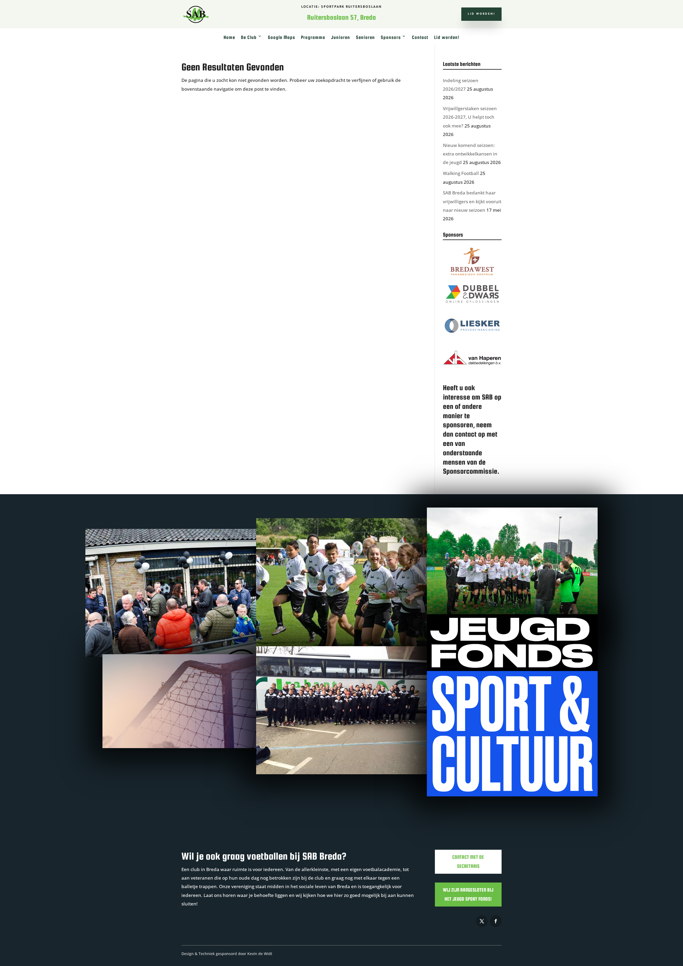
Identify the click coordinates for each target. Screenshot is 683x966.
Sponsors (391, 37)
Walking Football (461, 173)
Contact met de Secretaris (468, 861)
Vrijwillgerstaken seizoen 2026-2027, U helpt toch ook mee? (470, 117)
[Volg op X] (482, 921)
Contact (420, 37)
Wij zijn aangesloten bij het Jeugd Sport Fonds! (468, 894)
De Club (249, 37)
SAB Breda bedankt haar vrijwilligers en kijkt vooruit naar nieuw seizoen (472, 201)
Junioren (340, 37)
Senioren (365, 37)
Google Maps (281, 37)
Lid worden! (481, 14)
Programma (313, 37)
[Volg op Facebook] (496, 921)
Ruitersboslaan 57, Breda (341, 17)
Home (229, 37)
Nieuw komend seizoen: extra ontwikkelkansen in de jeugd (470, 154)
